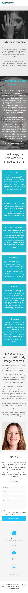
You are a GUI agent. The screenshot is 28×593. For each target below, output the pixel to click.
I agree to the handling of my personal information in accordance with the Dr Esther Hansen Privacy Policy (15, 512)
